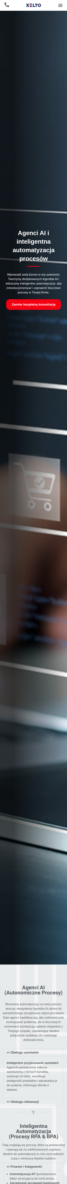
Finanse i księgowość (26, 1166)
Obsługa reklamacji (24, 1102)
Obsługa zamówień (24, 1052)
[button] (60, 5)
